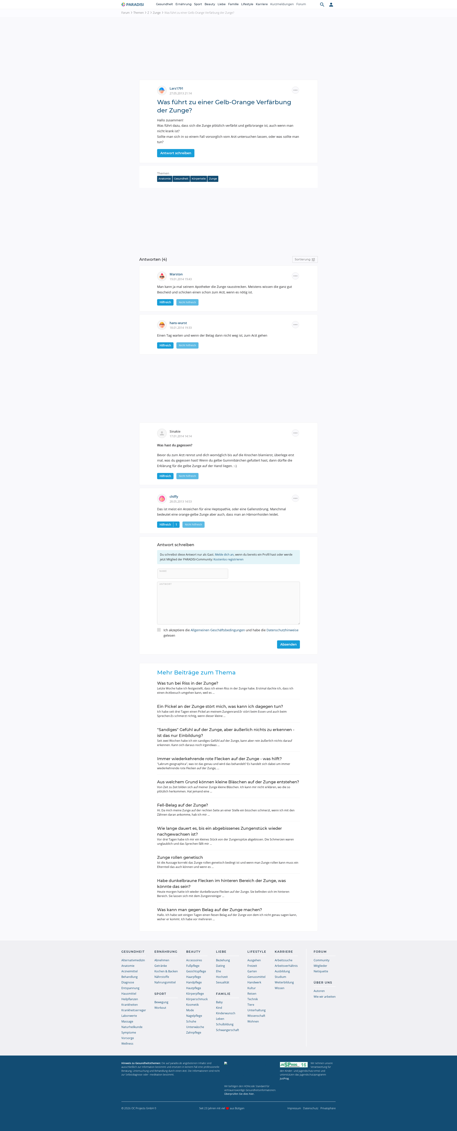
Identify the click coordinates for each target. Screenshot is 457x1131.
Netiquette (321, 971)
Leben (220, 1019)
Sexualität (222, 982)
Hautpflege (193, 988)
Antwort (165, 584)
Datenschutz (310, 1108)
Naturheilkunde (131, 1027)
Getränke (160, 966)
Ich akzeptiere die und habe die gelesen (231, 633)
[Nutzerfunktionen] (331, 4)
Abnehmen (161, 960)
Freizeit (252, 966)
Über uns (323, 982)
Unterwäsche (195, 1027)
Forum (301, 4)
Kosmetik (192, 1005)
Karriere (262, 4)
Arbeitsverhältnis (286, 966)
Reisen (251, 994)
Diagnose (127, 982)
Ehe (218, 971)
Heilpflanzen (129, 999)
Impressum (294, 1108)
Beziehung (223, 960)
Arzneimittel (129, 971)
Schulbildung (224, 1024)
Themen (138, 13)
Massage (127, 1021)
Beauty (210, 4)
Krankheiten (129, 1005)
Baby (219, 1002)
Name (163, 571)
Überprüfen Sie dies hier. (239, 1093)
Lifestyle (247, 4)
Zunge (157, 13)
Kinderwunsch (225, 1013)
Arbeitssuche (283, 960)
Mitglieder (320, 966)
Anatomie (165, 178)
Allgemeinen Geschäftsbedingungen (218, 630)
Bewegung (161, 1002)
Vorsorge (127, 1038)
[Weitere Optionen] (295, 90)
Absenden (288, 644)
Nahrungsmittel (165, 982)
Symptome (128, 1032)
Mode (190, 1010)
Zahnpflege (193, 1032)
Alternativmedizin (133, 960)
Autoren (319, 991)
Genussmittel (256, 977)
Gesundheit (164, 4)
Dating (220, 966)
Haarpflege (193, 977)
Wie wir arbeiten (325, 997)
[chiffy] (163, 498)
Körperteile (199, 178)
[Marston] (163, 276)
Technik (252, 999)
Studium (280, 977)
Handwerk (254, 982)
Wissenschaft (256, 1016)
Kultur (251, 988)
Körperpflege (195, 994)
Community (321, 960)
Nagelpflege (194, 1016)
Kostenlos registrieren (228, 559)
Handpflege (194, 982)
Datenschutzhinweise (282, 630)
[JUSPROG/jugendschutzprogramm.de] (294, 1065)
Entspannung (130, 988)
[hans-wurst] (163, 324)
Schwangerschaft (227, 1030)
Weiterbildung (284, 982)
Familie (233, 4)
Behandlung (129, 977)
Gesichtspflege (196, 971)
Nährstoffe (161, 977)
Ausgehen (254, 960)
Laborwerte (129, 1016)
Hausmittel (128, 994)
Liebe (222, 4)
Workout (160, 1008)
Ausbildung (282, 971)
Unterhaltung (256, 1010)
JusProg (284, 1078)
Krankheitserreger (133, 1010)
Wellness (127, 1044)
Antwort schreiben (175, 153)
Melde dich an (224, 554)
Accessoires (194, 960)
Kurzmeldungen (282, 4)
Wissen (279, 988)
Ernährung (183, 4)
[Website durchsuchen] (322, 4)
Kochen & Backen (166, 971)
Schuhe (191, 1021)
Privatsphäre (328, 1108)
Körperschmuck (197, 999)
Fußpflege (192, 966)
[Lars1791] (163, 90)
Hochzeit (222, 977)
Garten (252, 971)
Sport (198, 4)
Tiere (250, 1005)
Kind (219, 1008)
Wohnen (253, 1021)
